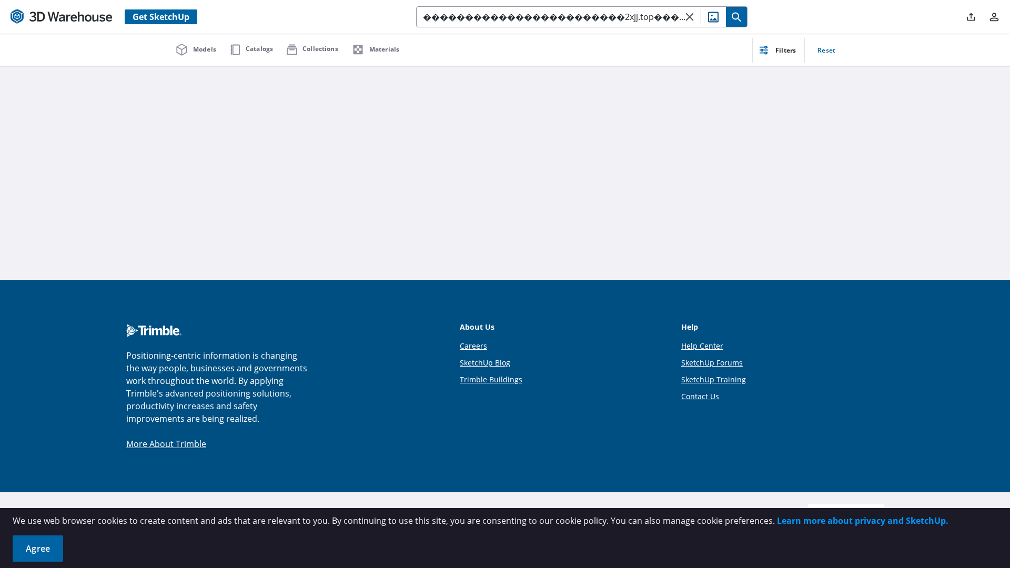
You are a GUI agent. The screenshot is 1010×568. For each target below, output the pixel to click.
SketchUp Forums (712, 363)
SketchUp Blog (485, 363)
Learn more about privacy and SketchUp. (862, 520)
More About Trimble (166, 444)
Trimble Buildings (491, 379)
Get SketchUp (161, 17)
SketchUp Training (713, 379)
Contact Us (700, 396)
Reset (826, 50)
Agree (38, 548)
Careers (473, 346)
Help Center (702, 346)
